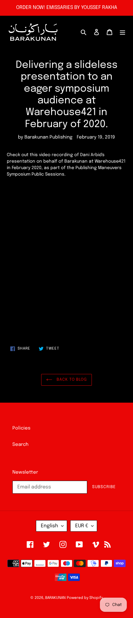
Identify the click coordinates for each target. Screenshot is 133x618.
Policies (21, 428)
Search (20, 444)
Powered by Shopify (85, 598)
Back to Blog (71, 380)
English (49, 526)
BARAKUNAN (55, 598)
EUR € (81, 526)
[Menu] (122, 32)
